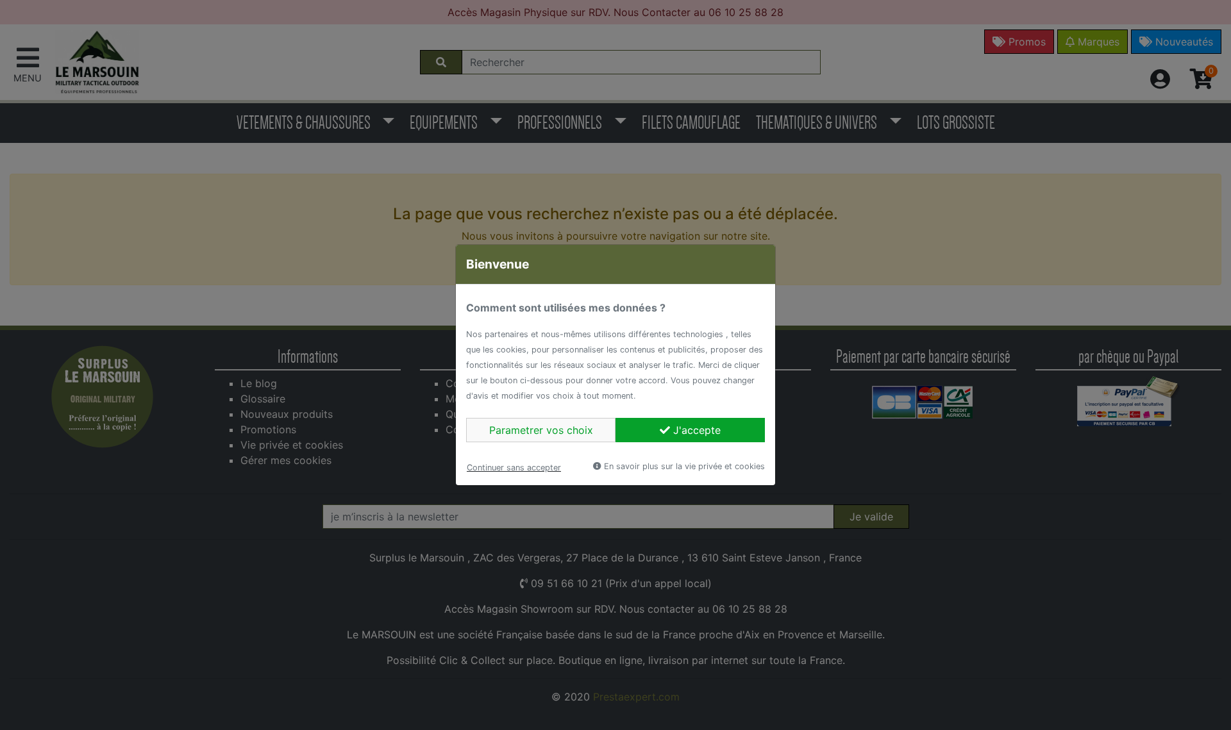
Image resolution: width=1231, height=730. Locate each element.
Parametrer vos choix (541, 430)
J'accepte (695, 430)
